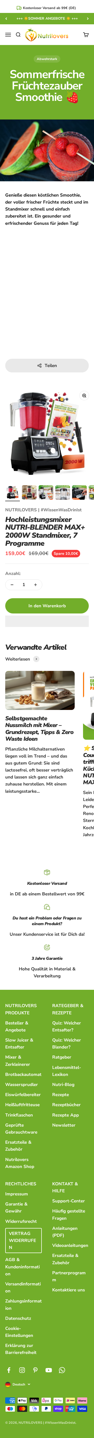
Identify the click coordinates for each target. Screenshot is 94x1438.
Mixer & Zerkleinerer (17, 1060)
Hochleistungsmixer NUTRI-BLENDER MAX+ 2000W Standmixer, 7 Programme (45, 531)
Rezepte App (65, 1115)
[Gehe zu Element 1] (12, 493)
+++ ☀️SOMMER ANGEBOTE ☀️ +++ (47, 18)
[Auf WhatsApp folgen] (62, 1370)
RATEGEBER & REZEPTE (67, 1009)
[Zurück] (6, 19)
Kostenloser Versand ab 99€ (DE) (49, 8)
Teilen (51, 366)
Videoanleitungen (70, 1245)
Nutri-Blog (63, 1085)
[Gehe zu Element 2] (29, 493)
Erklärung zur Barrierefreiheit (21, 1349)
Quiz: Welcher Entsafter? (66, 1026)
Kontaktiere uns (68, 1290)
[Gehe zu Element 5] (79, 493)
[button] (47, 621)
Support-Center (68, 1201)
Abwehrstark (47, 59)
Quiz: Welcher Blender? (66, 1043)
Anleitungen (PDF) (65, 1231)
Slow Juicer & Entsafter (19, 1043)
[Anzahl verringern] (12, 585)
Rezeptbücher (66, 1105)
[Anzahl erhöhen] (35, 585)
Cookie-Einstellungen (19, 1331)
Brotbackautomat (23, 1074)
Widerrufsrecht (21, 1221)
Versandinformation (23, 1287)
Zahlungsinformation (23, 1304)
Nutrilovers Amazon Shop (19, 1163)
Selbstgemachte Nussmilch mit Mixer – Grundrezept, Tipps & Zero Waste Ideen (39, 729)
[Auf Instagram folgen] (22, 1370)
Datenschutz (18, 1318)
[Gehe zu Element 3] (46, 493)
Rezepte (60, 1095)
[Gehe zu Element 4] (62, 493)
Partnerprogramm (69, 1276)
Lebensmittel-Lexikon (66, 1071)
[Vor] (88, 19)
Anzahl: (13, 573)
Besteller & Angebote (16, 1026)
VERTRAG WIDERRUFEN (22, 1240)
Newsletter (63, 1125)
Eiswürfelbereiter (23, 1095)
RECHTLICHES (20, 1184)
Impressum (16, 1194)
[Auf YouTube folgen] (48, 1370)
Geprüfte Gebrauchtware (21, 1128)
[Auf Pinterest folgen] (35, 1370)
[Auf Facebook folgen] (8, 1370)
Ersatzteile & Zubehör (18, 1145)
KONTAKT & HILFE (65, 1187)
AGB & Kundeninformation (22, 1267)
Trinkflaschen (19, 1115)
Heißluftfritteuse (22, 1105)
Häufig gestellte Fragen (68, 1214)
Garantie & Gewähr (16, 1207)
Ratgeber (61, 1057)
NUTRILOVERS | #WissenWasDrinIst (43, 510)
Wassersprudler (21, 1085)
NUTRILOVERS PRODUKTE (21, 1009)
